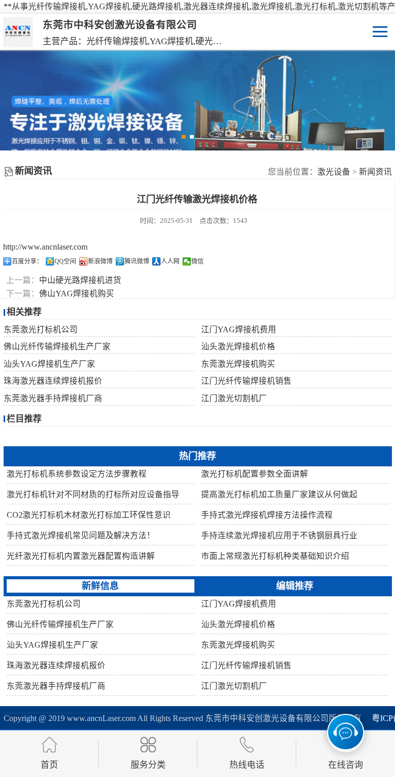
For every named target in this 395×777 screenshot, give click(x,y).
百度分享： (27, 261)
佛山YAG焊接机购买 (76, 293)
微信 (197, 261)
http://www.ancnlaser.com (45, 246)
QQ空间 (65, 261)
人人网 (170, 261)
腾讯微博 (136, 261)
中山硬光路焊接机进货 (80, 280)
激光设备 (333, 171)
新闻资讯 (375, 171)
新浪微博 (100, 261)
